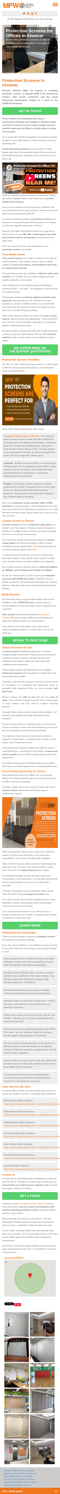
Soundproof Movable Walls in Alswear (21, 1482)
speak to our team (30, 640)
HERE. (35, 549)
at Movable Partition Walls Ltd (32, 1203)
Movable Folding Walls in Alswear (19, 1479)
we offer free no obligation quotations (30, 349)
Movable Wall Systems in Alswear (19, 1470)
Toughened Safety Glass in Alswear (21, 436)
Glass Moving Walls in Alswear (18, 1485)
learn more (30, 925)
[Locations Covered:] (3, 4)
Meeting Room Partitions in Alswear (20, 1473)
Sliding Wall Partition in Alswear (18, 1476)
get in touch (30, 111)
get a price (30, 1196)
